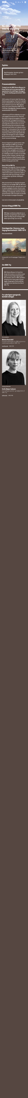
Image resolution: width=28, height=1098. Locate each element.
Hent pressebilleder (7, 233)
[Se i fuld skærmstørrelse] (14, 247)
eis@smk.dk (4, 395)
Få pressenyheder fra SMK (10, 50)
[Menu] (25, 2)
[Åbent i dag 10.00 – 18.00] (15, 2)
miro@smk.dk (5, 346)
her (21, 218)
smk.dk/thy (21, 200)
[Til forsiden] (4, 1)
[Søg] (22, 2)
